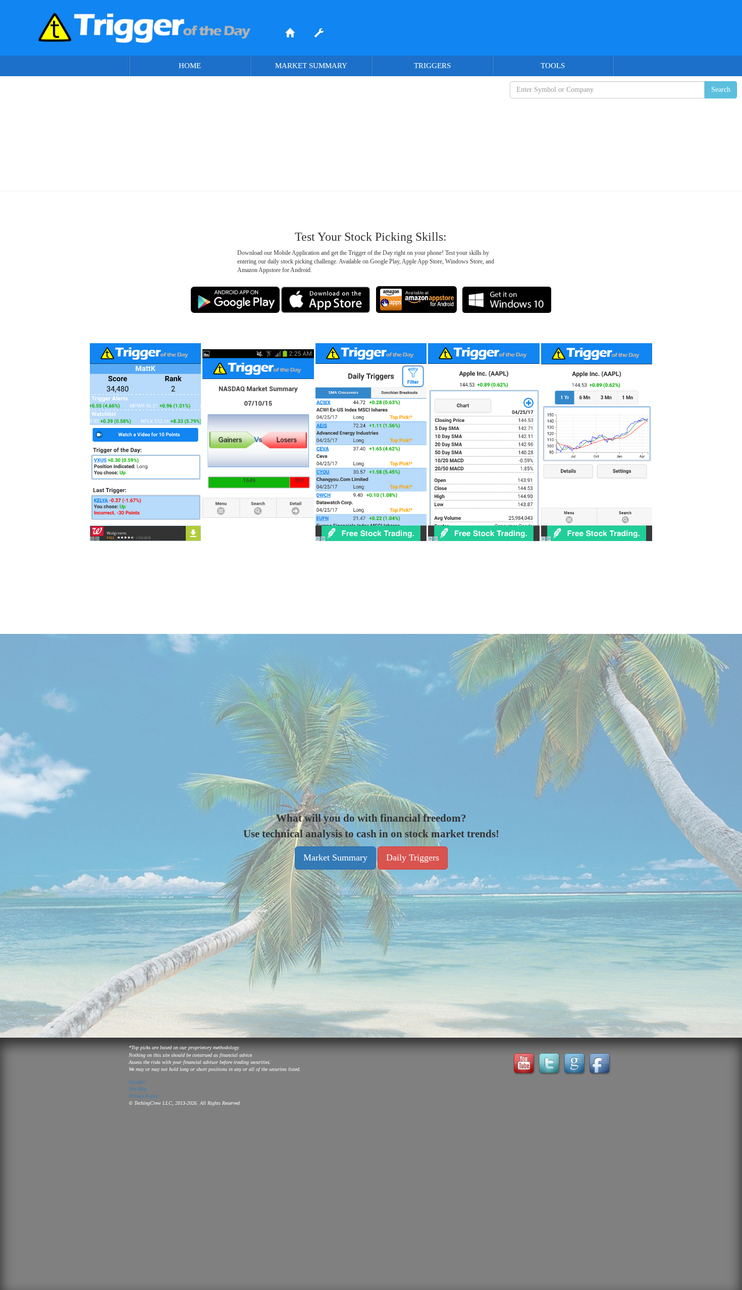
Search (720, 89)
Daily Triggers (412, 857)
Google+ (138, 1082)
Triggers (432, 66)
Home (190, 66)
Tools (553, 66)
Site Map (138, 1089)
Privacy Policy (143, 1096)
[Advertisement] (371, 136)
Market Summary (311, 66)
